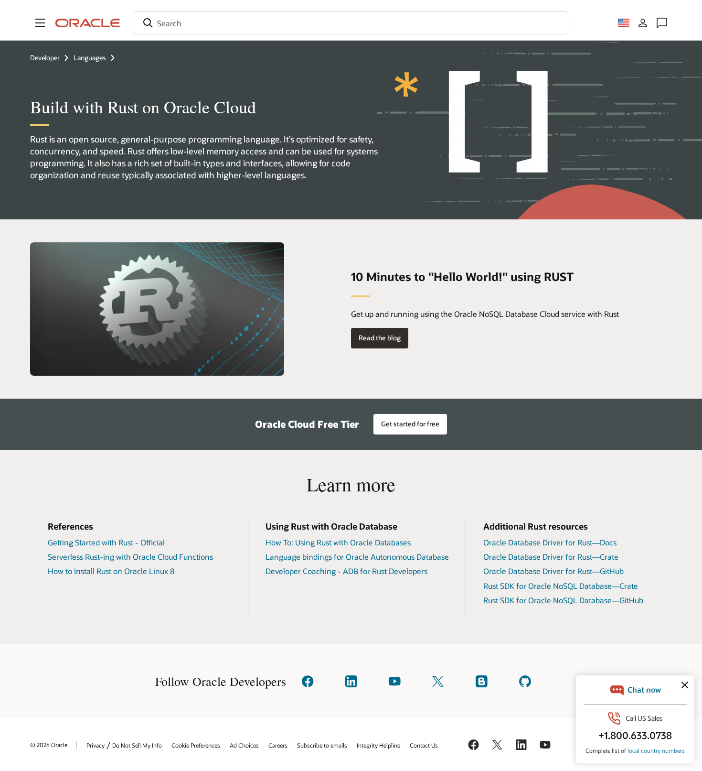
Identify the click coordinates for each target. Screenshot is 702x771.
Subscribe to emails (322, 745)
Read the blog (380, 337)
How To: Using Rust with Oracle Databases (338, 542)
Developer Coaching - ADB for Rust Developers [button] (346, 571)
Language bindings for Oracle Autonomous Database (357, 557)
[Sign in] (643, 23)
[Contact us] (662, 23)
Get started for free (410, 423)
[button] (40, 23)
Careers (277, 745)
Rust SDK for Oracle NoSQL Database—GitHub (563, 600)
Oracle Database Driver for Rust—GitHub (553, 571)
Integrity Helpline (378, 745)
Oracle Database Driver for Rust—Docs (550, 542)
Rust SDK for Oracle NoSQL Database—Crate (560, 586)
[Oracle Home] (87, 23)
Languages (90, 57)
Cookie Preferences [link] (195, 745)
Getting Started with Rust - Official (106, 542)
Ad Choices (244, 745)
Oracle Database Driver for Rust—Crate (550, 557)
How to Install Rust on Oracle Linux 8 (111, 571)
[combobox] (351, 22)
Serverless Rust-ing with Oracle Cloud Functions (130, 557)
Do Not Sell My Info (137, 745)
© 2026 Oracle (48, 745)
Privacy (95, 745)
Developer (45, 57)
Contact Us (424, 745)
